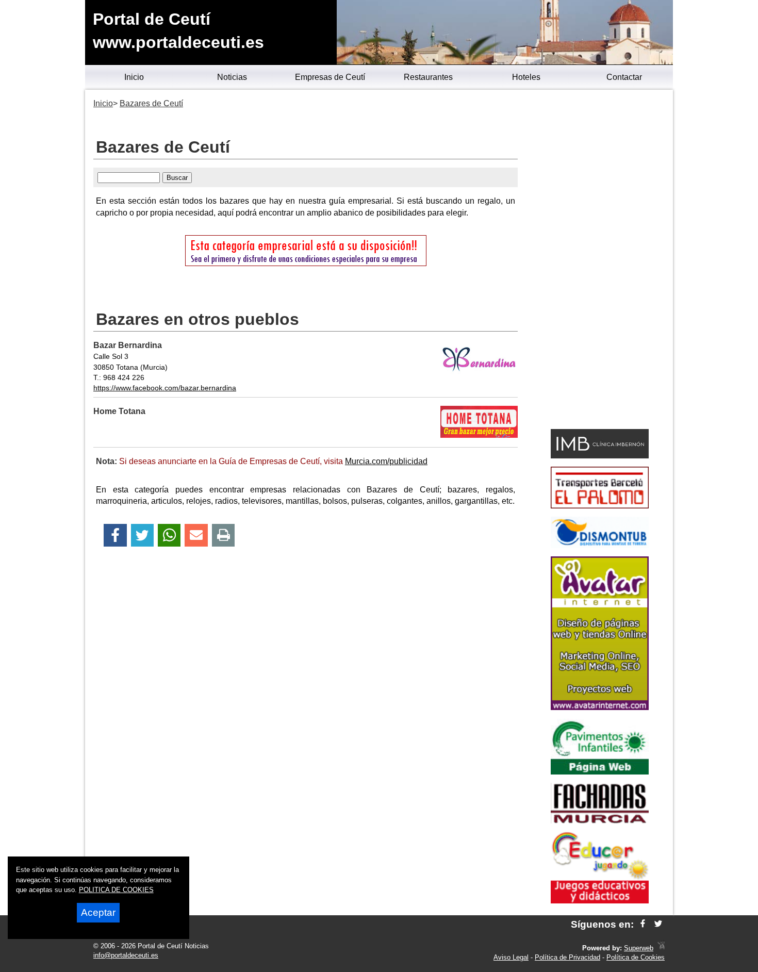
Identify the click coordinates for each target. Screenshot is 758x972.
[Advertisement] (599, 261)
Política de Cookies (635, 957)
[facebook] (642, 924)
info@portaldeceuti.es (125, 955)
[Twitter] (142, 535)
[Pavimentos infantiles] (600, 771)
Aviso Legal (511, 957)
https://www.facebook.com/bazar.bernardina (164, 388)
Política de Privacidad (567, 957)
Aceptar (98, 912)
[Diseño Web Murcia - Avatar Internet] (661, 948)
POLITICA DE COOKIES (116, 890)
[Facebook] (115, 535)
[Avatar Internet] (600, 707)
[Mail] (196, 535)
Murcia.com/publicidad (386, 461)
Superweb (638, 948)
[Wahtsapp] (169, 535)
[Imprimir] (223, 535)
